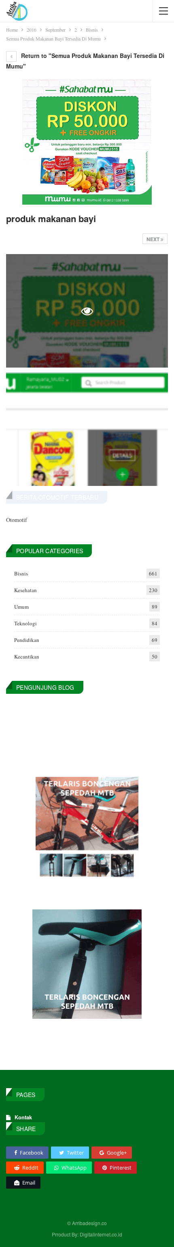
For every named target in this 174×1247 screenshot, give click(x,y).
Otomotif (16, 520)
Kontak (23, 1117)
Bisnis (21, 573)
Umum (21, 606)
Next (153, 239)
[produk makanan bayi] (87, 429)
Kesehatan (25, 590)
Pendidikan (26, 640)
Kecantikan (26, 656)
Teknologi (25, 623)
